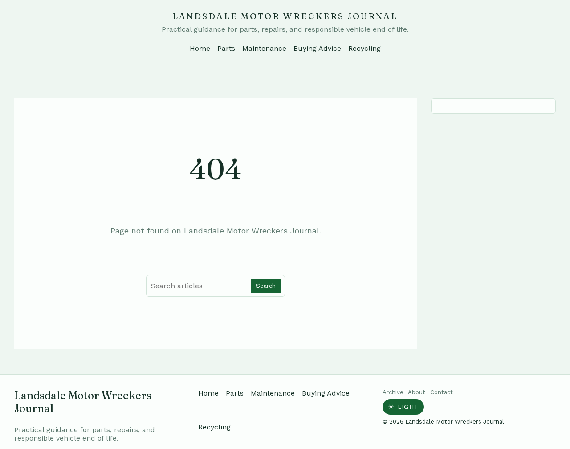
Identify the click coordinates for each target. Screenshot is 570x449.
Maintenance (264, 48)
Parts (226, 48)
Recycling (364, 48)
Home (200, 48)
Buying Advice (317, 48)
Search (266, 285)
